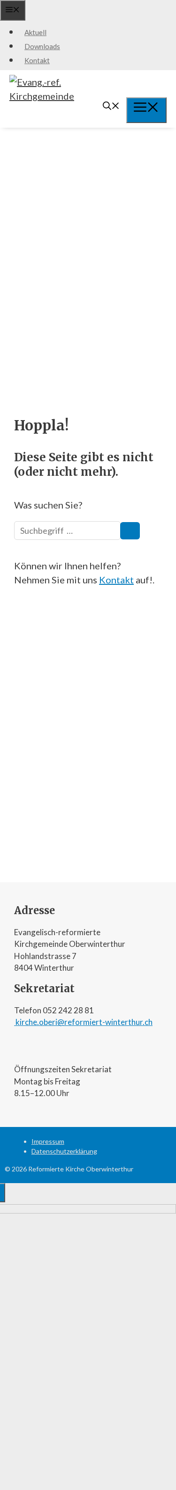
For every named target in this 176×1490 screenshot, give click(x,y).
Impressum (47, 1141)
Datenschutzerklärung (64, 1151)
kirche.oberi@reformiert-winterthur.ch (83, 1022)
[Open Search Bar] (111, 107)
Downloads (42, 46)
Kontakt (37, 60)
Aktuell (35, 32)
